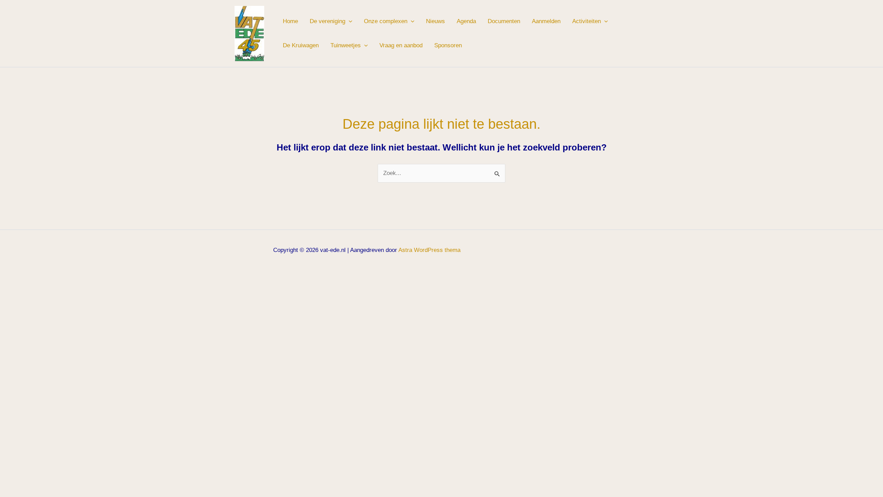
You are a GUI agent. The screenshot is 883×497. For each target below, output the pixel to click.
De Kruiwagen (301, 45)
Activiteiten (586, 21)
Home (290, 21)
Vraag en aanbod (401, 45)
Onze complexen (385, 21)
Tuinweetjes (345, 45)
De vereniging (327, 21)
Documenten (504, 21)
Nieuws (435, 21)
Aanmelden (546, 21)
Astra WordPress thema (429, 250)
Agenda (466, 21)
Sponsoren (448, 45)
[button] (348, 21)
